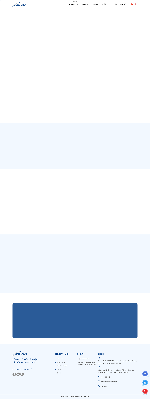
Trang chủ (73, 4)
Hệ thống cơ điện (83, 359)
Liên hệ (123, 4)
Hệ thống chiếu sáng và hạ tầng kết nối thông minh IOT (87, 363)
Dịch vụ (96, 4)
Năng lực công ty (62, 366)
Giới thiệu (85, 4)
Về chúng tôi (61, 362)
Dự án (104, 4)
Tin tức (114, 4)
